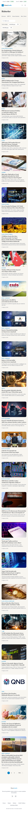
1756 (19, 772)
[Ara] (22, 5)
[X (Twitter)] (12, 796)
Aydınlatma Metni (14, 805)
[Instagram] (15, 796)
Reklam (14, 803)
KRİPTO (9, 16)
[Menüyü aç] (25, 5)
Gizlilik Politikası (21, 803)
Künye (4, 803)
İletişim (9, 803)
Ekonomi (4, 16)
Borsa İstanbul (15, 16)
